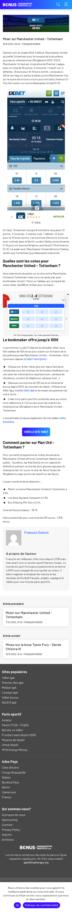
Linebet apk (10, 692)
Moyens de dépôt (13, 740)
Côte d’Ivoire (10, 767)
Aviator (7, 720)
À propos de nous (13, 815)
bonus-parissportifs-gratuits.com (22, 4)
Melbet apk (9, 687)
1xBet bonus (10, 697)
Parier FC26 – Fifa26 (15, 725)
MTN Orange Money (14, 749)
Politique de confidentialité (41, 905)
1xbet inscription (36, 359)
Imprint (7, 834)
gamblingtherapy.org (36, 862)
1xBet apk (8, 677)
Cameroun (9, 792)
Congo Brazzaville (14, 772)
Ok (17, 905)
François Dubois (36, 532)
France (6, 797)
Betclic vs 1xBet (12, 730)
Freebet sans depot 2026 (19, 735)
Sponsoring (9, 819)
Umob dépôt (10, 745)
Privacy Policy (11, 829)
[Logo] (36, 847)
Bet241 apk (9, 702)
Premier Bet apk (12, 682)
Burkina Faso (10, 782)
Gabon (6, 777)
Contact (7, 824)
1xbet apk (29, 390)
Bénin (6, 787)
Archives (8, 839)
